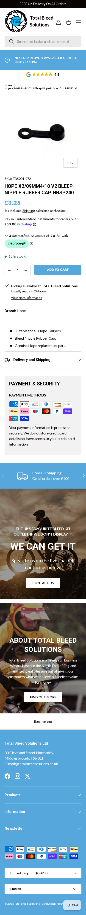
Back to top (43, 721)
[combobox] (43, 41)
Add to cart (58, 269)
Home (8, 85)
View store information (26, 297)
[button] (43, 74)
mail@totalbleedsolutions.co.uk (33, 763)
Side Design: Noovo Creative (59, 903)
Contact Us (43, 583)
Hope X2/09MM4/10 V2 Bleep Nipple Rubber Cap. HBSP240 (41, 88)
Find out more (43, 697)
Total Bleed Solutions (27, 903)
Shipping (28, 211)
